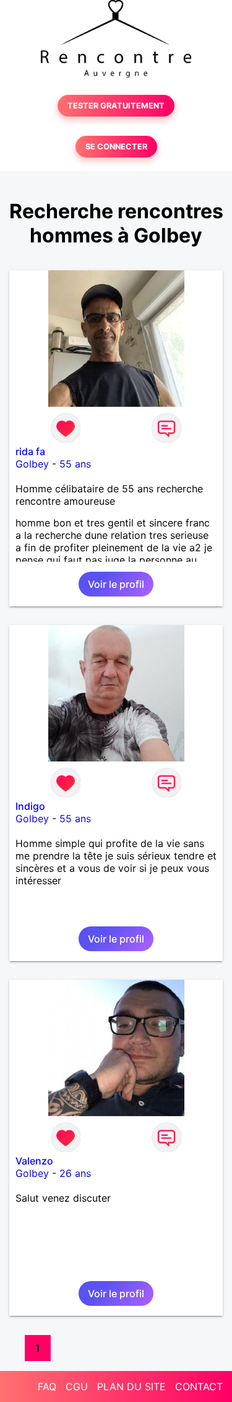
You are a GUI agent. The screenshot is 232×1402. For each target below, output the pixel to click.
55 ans (75, 464)
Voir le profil (116, 584)
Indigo (30, 806)
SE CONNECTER (116, 146)
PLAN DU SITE (131, 1386)
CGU (77, 1386)
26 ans (75, 1173)
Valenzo (34, 1161)
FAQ (47, 1386)
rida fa (30, 451)
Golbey (32, 464)
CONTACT (199, 1386)
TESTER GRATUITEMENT (116, 105)
